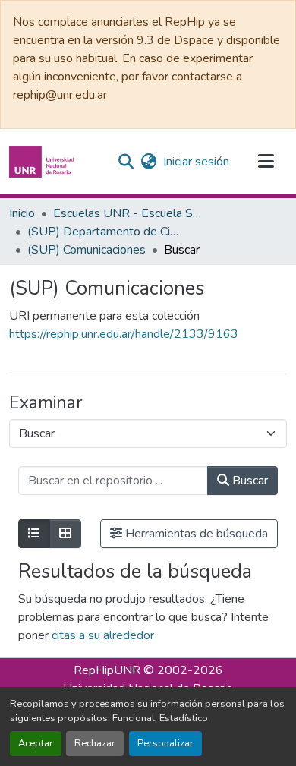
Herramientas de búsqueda (195, 533)
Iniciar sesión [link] (196, 161)
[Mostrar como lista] (34, 533)
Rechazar (94, 743)
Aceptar (35, 743)
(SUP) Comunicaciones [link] (86, 249)
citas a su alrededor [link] (103, 635)
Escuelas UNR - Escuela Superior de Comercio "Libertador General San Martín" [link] (129, 213)
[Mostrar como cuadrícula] (65, 533)
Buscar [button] (248, 480)
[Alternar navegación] (265, 161)
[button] (43, 161)
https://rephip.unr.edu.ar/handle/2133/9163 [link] (123, 334)
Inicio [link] (22, 213)
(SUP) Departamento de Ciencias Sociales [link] (103, 231)
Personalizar (165, 743)
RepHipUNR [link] (107, 670)
